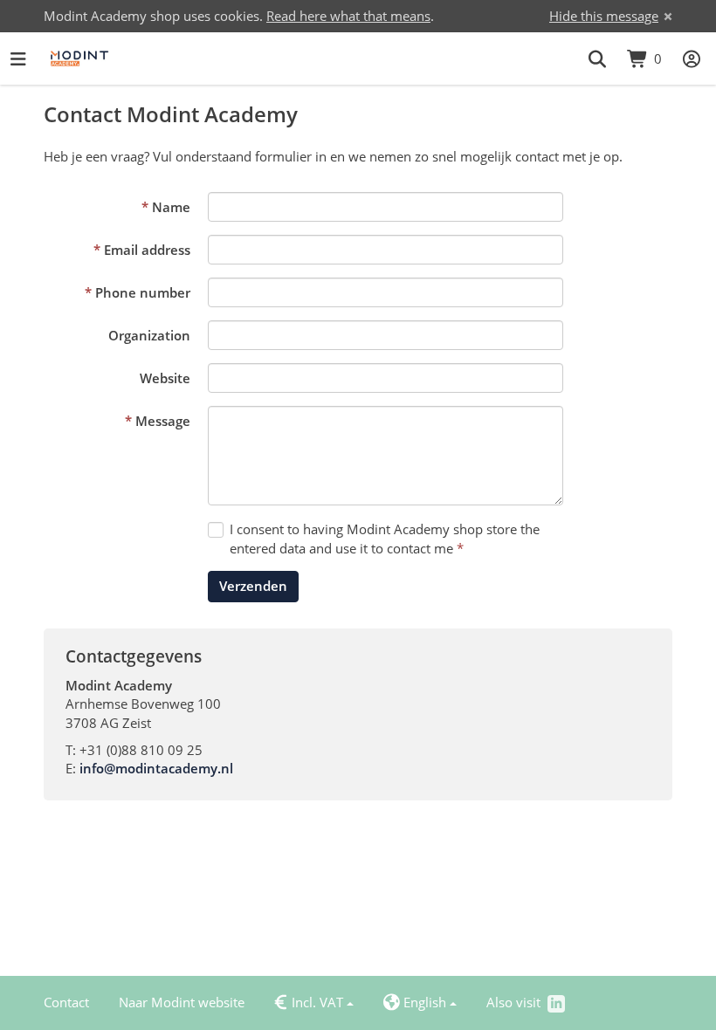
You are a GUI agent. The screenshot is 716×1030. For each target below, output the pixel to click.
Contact (66, 1002)
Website (165, 378)
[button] (597, 58)
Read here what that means (348, 15)
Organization (149, 335)
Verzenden (253, 585)
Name (171, 207)
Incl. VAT (308, 1002)
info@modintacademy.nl (156, 768)
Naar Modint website (181, 1002)
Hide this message (603, 15)
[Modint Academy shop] (80, 58)
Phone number (142, 292)
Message (162, 420)
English (414, 1002)
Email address (147, 249)
